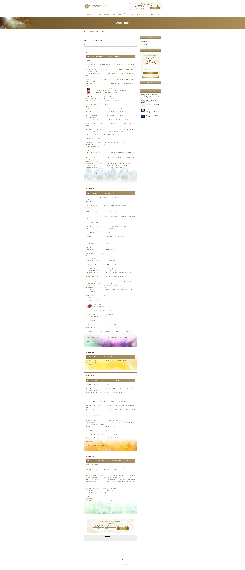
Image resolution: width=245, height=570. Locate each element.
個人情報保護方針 (119, 562)
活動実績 (119, 14)
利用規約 (127, 562)
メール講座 (113, 14)
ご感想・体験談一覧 (90, 31)
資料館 (138, 14)
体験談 (132, 14)
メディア (157, 14)
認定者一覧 (145, 14)
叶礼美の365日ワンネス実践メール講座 (110, 523)
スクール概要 (87, 14)
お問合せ (151, 14)
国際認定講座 (106, 14)
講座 (100, 14)
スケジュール (93, 14)
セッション (125, 14)
